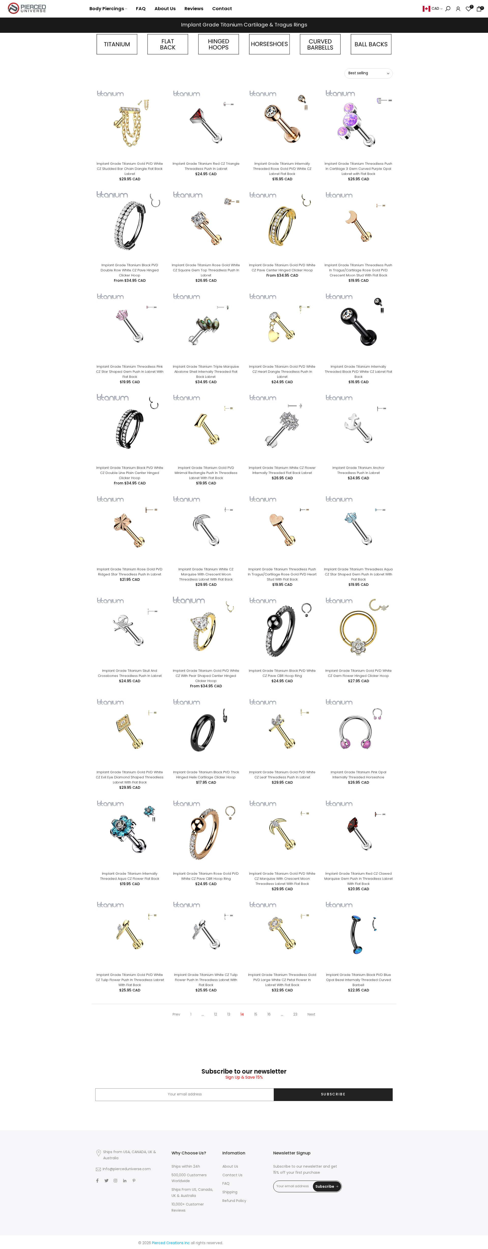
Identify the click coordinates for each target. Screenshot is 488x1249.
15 (255, 1015)
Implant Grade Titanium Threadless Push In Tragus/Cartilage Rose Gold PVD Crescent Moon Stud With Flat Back (358, 270)
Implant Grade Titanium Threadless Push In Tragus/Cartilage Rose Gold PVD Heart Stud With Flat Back (282, 574)
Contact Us (232, 1175)
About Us (165, 8)
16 (269, 1015)
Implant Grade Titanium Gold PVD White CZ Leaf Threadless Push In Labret (282, 775)
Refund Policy (234, 1201)
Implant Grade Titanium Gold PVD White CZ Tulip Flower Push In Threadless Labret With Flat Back (130, 979)
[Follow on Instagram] (115, 1181)
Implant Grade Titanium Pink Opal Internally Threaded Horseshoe (358, 775)
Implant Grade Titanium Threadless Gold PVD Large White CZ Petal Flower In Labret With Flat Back (282, 979)
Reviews (194, 8)
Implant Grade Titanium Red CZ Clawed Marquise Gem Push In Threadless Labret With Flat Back (358, 878)
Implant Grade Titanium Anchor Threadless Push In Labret (358, 470)
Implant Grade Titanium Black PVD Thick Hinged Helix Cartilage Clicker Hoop (206, 775)
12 (215, 1015)
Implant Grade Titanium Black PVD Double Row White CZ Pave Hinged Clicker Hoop (130, 270)
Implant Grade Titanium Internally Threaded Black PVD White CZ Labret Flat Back (358, 371)
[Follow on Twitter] (106, 1181)
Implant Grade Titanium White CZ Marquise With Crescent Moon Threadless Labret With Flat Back (205, 574)
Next (311, 1015)
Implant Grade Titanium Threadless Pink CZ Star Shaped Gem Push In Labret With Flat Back (129, 371)
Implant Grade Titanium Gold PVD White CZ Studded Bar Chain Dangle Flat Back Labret (130, 168)
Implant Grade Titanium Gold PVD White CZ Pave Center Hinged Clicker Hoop (282, 268)
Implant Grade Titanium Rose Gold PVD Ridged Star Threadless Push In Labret (129, 572)
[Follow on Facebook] (97, 1181)
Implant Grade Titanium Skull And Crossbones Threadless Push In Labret (130, 673)
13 (228, 1015)
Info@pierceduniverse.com (127, 1169)
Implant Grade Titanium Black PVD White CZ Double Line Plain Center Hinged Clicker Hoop (129, 472)
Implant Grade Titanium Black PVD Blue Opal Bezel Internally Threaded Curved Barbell (358, 979)
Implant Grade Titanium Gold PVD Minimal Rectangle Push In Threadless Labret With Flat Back (206, 472)
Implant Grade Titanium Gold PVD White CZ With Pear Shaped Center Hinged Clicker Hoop (206, 675)
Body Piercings (106, 8)
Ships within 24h (186, 1167)
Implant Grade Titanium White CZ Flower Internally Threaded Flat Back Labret (282, 470)
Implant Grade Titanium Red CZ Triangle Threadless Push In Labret (206, 166)
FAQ (141, 8)
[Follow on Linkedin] (124, 1181)
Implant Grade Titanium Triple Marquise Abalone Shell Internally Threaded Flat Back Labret (206, 371)
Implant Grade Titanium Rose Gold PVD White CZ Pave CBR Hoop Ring (206, 876)
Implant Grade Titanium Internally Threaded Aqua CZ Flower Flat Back (129, 876)
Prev (176, 1015)
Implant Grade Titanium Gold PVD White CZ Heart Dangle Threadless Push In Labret (282, 371)
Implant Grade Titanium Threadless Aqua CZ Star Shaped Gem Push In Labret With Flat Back (358, 574)
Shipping (229, 1192)
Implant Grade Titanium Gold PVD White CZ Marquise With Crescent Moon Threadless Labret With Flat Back (282, 878)
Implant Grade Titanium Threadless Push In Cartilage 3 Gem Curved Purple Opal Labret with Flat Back (358, 168)
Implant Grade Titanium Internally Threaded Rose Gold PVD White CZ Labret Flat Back (282, 168)
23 (295, 1015)
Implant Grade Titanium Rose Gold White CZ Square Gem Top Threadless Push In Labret (206, 270)
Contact (222, 8)
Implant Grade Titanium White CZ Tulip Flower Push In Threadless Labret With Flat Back (206, 979)
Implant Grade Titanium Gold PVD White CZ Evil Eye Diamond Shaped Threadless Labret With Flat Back (129, 777)
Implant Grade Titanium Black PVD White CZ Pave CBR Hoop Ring (282, 673)
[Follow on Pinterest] (134, 1181)
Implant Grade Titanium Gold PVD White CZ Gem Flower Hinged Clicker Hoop (358, 673)
